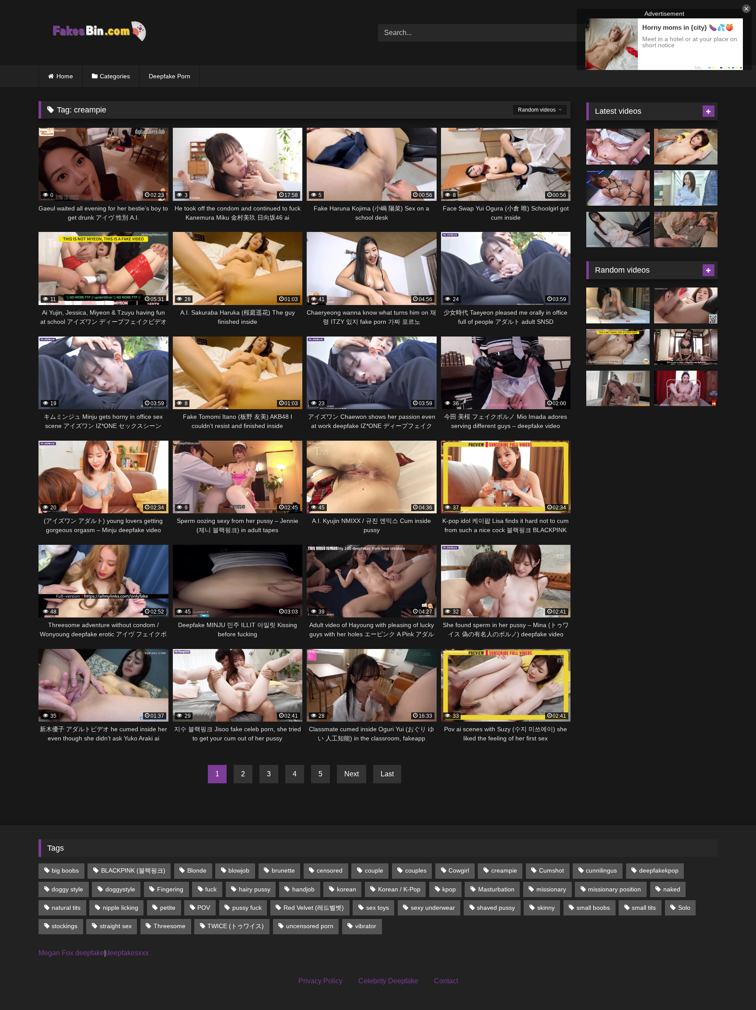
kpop (449, 889)
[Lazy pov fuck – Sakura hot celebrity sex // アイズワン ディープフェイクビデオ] (686, 347)
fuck (211, 889)
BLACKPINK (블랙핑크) (133, 870)
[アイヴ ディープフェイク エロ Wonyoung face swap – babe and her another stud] (686, 147)
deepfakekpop (659, 870)
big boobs (65, 870)
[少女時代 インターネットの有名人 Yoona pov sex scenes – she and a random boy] (618, 188)
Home (64, 76)
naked (671, 889)
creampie (504, 870)
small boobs (593, 907)
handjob (303, 889)
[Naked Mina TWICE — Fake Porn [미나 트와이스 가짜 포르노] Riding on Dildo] (618, 305)
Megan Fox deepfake (71, 953)
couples (416, 870)
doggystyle (120, 889)
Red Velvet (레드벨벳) (314, 907)
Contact (446, 981)
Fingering (170, 889)
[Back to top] (728, 983)
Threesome (170, 925)
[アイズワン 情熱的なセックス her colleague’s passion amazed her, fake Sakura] (686, 230)
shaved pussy (496, 907)
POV (203, 907)
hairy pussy (254, 889)
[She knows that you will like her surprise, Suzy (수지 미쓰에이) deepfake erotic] (686, 188)
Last (387, 774)
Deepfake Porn (169, 76)
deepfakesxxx (127, 953)
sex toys (377, 907)
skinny (546, 907)
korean (346, 889)
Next (351, 774)
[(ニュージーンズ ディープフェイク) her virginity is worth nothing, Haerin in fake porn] (618, 230)
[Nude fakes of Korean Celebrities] (98, 32)
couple (374, 870)
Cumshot (551, 870)
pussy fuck (247, 907)
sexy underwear (433, 907)
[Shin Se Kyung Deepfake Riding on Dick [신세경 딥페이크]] (686, 389)
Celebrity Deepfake (388, 981)
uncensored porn (309, 925)
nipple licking (120, 907)
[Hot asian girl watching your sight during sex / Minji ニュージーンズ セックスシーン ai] (618, 147)
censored (330, 870)
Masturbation (496, 889)
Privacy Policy (320, 981)
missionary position (614, 889)
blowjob (238, 870)
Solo (684, 907)
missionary (551, 889)
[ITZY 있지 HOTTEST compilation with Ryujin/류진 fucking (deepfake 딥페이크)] (686, 305)
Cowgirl (458, 870)
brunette (283, 870)
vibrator (365, 925)
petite (167, 907)
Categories (115, 76)
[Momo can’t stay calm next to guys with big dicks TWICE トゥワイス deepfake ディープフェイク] (618, 347)
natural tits (66, 907)
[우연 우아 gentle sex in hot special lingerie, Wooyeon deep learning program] (618, 389)
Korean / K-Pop (399, 889)
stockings (64, 925)
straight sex (116, 925)
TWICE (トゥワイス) (235, 925)
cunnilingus (601, 870)
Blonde (196, 870)
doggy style (67, 889)
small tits (644, 907)
